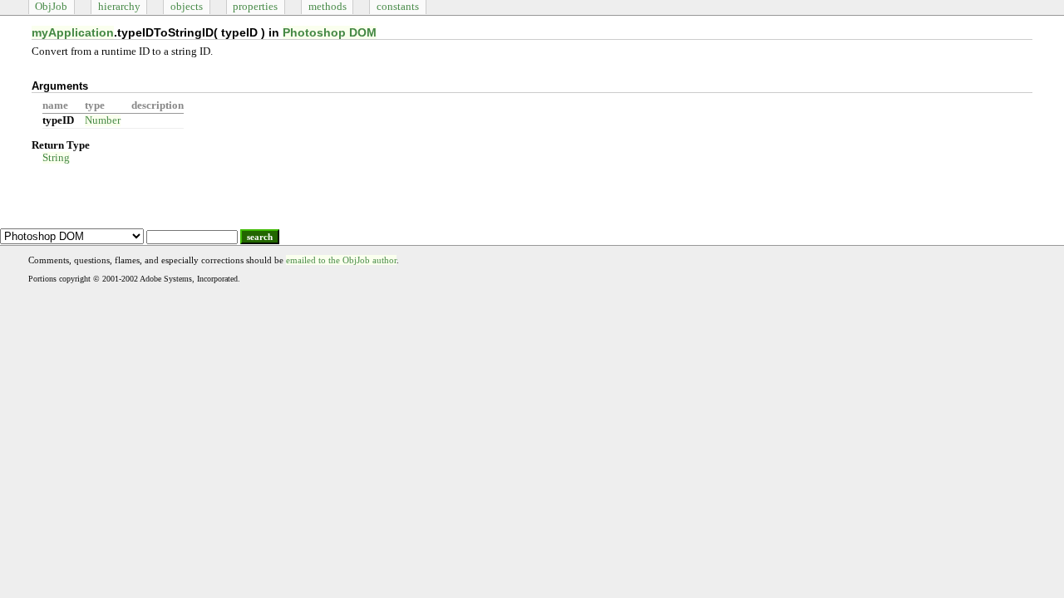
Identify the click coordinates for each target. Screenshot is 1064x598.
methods (327, 6)
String (56, 158)
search (260, 237)
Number (103, 120)
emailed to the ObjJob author (341, 260)
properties (255, 6)
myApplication (73, 32)
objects (186, 6)
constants (398, 6)
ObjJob (51, 6)
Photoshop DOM (330, 32)
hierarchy (119, 6)
